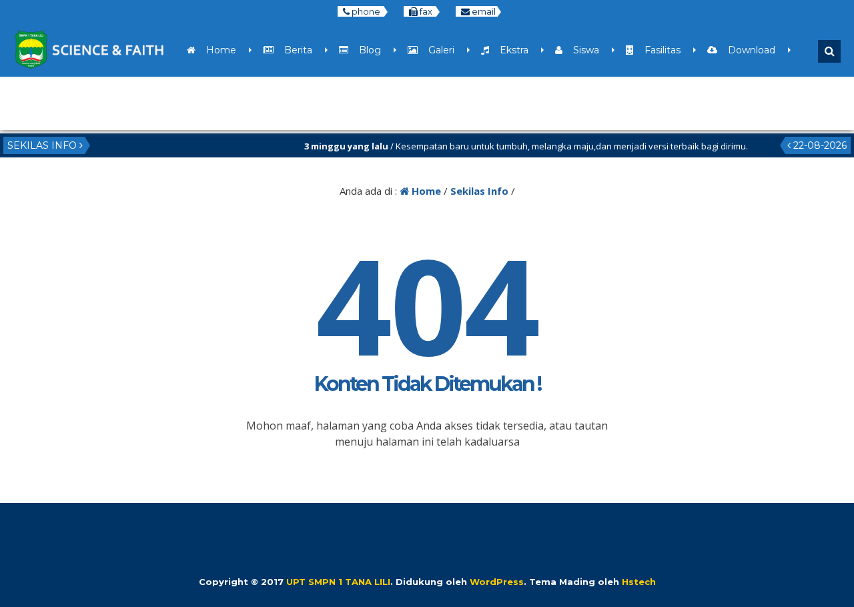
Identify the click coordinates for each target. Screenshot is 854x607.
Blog (364, 50)
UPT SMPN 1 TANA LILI (338, 581)
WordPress (497, 581)
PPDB (68, 103)
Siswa (580, 50)
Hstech (639, 581)
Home (215, 50)
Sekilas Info (479, 190)
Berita (293, 50)
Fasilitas (657, 50)
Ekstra (508, 50)
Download (746, 50)
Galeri (436, 50)
